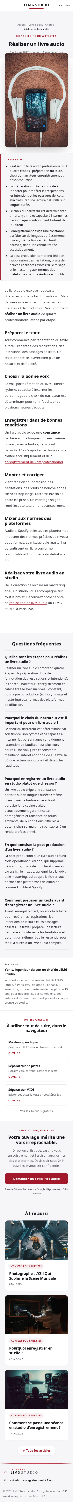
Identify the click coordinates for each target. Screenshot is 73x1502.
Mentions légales (13, 1496)
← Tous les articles (36, 1450)
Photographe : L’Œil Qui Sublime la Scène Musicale (32, 1276)
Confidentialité (36, 1496)
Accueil (22, 24)
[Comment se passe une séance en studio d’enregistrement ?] (36, 1389)
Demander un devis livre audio (36, 1179)
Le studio (64, 5)
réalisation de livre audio (28, 602)
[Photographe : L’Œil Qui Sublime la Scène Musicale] (36, 1240)
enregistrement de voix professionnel (34, 462)
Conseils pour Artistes (41, 24)
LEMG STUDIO (36, 5)
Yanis (36, 52)
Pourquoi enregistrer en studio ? (31, 1351)
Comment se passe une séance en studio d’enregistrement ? (36, 1425)
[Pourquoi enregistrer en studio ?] (36, 1314)
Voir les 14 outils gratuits (36, 1111)
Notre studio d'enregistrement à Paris (29, 1480)
